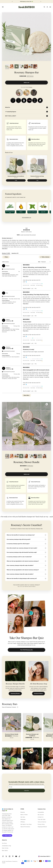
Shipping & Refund (42, 826)
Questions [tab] (15, 254)
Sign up (30, 87)
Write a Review (46, 257)
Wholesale (22, 819)
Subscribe (26, 790)
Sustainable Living (6, 845)
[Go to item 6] (30, 66)
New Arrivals (5, 848)
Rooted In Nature (38, 693)
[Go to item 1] (7, 66)
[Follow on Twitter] (6, 856)
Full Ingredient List (26, 217)
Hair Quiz (22, 817)
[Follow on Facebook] (3, 856)
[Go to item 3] (16, 66)
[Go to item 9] (44, 456)
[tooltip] (12, 238)
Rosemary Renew (15, 693)
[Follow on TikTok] (19, 856)
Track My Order (41, 819)
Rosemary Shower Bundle (11, 734)
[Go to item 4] (21, 66)
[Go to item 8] (40, 456)
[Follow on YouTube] (16, 856)
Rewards (22, 812)
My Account (41, 814)
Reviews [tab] (6, 254)
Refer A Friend (23, 814)
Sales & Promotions (25, 826)
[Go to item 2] (12, 66)
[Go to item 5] (26, 66)
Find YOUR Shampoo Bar (26, 649)
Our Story (4, 843)
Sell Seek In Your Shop (26, 824)
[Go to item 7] (35, 66)
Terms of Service (42, 822)
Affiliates (22, 822)
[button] (26, 76)
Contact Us (40, 817)
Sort (39, 261)
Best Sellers (5, 850)
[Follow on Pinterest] (13, 856)
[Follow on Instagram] (9, 856)
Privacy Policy (41, 824)
